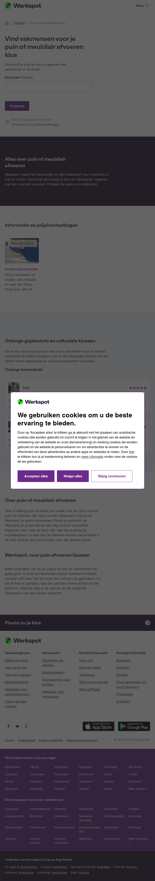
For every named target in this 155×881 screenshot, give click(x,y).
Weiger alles (73, 476)
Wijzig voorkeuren (112, 476)
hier (131, 451)
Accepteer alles (36, 476)
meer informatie (92, 456)
